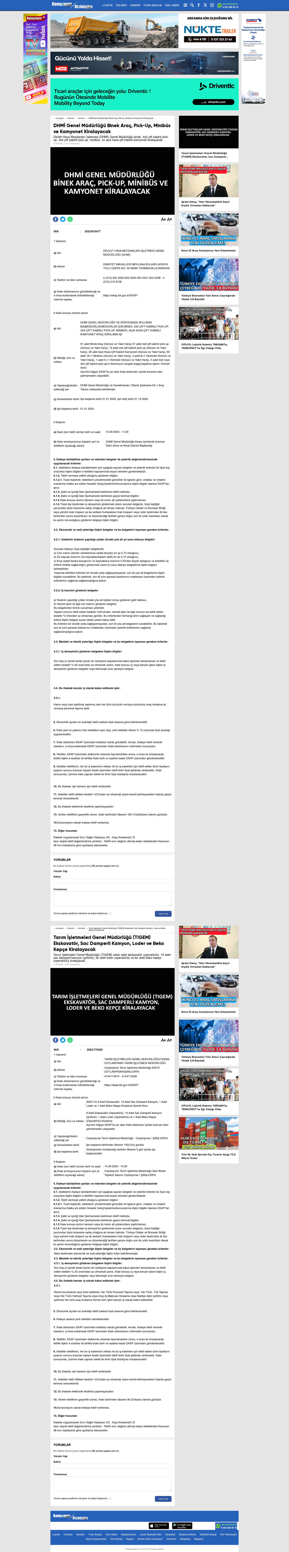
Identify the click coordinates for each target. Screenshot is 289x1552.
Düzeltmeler (139, 1526)
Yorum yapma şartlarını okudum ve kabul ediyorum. (80, 913)
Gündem (81, 118)
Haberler (70, 118)
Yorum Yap (163, 914)
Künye (89, 1526)
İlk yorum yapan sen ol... (106, 866)
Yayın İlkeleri (123, 1526)
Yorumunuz (60, 889)
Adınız (57, 876)
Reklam (110, 1526)
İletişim (99, 1526)
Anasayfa (60, 118)
